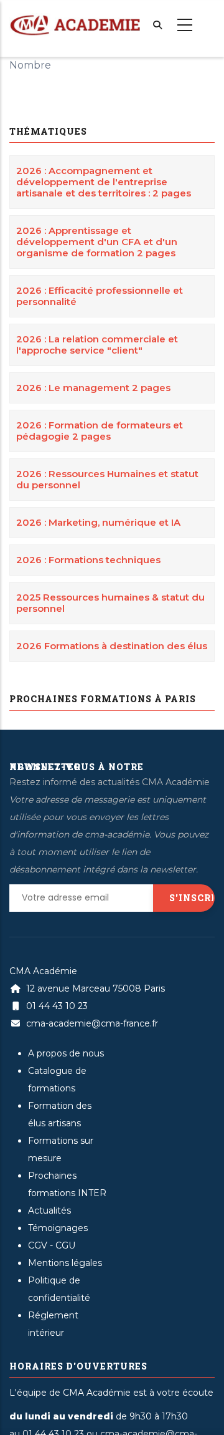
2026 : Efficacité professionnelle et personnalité (99, 295)
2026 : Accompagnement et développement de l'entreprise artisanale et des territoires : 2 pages (103, 182)
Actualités (49, 1210)
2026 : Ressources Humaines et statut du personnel (107, 479)
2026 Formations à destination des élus (111, 646)
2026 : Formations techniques (88, 560)
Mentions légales (65, 1262)
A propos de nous (66, 1053)
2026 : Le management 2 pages (93, 388)
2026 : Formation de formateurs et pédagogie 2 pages (99, 430)
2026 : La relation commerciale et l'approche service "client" (97, 344)
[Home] (74, 19)
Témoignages (58, 1228)
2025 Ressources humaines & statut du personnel (110, 602)
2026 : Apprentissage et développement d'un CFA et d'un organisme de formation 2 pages (96, 242)
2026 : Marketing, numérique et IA (98, 522)
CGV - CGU (51, 1245)
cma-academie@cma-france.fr (91, 1023)
